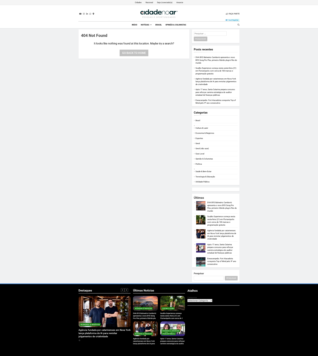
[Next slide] (126, 290)
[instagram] (83, 13)
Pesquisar (199, 273)
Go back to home (134, 52)
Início (134, 25)
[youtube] (80, 13)
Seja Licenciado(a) (164, 2)
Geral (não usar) (202, 148)
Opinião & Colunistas (175, 25)
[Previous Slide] (122, 290)
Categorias (192, 297)
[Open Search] (238, 25)
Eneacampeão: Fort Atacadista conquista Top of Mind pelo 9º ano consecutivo (221, 261)
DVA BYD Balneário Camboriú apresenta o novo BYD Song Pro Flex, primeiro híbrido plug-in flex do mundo (216, 60)
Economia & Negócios (205, 133)
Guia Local (200, 154)
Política (199, 164)
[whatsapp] (90, 13)
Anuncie (179, 2)
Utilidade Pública (202, 182)
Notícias (145, 25)
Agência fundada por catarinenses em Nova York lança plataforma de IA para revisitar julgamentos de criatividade (216, 81)
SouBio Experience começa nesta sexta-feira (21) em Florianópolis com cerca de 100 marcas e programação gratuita (216, 71)
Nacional (149, 2)
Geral (198, 143)
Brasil (158, 25)
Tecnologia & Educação (205, 177)
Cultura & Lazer (202, 128)
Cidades (138, 2)
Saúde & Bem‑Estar (203, 171)
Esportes (199, 138)
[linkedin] (87, 13)
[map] (93, 13)
